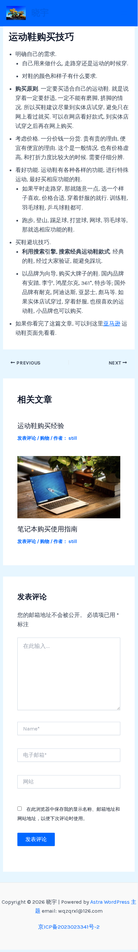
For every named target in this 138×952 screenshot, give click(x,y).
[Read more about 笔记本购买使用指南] (69, 486)
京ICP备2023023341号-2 (69, 926)
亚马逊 (111, 323)
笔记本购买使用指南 (47, 529)
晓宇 (40, 13)
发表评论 (26, 438)
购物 (44, 438)
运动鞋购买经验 (40, 426)
